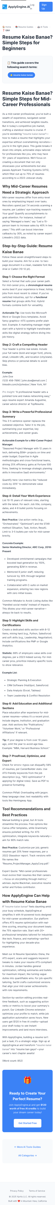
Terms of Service (37, 1191)
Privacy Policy (17, 1191)
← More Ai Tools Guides (27, 1146)
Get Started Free (27, 1123)
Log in (32, 6)
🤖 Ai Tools (42, 27)
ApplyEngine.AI (19, 7)
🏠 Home (6, 27)
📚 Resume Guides (24, 27)
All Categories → (27, 1155)
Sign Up (44, 6)
